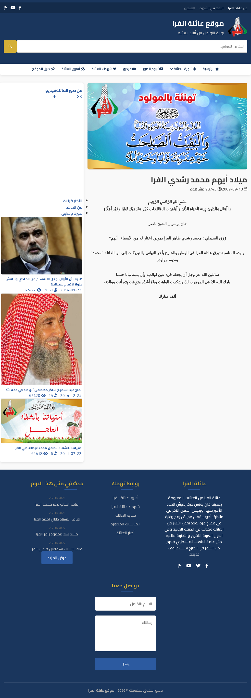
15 (51, 395)
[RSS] (5, 8)
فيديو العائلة (125, 515)
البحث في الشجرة (212, 8)
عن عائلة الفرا (237, 8)
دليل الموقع (41, 69)
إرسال (125, 664)
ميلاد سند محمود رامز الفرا (57, 534)
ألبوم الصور (151, 69)
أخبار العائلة (125, 532)
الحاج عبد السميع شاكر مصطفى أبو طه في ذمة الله (43, 390)
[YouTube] (13, 8)
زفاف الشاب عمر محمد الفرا (57, 504)
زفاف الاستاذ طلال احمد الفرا (57, 519)
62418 (37, 453)
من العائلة (74, 207)
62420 (35, 395)
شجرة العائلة (183, 69)
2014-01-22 (71, 290)
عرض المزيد (57, 557)
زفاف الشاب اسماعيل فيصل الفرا (57, 549)
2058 (49, 290)
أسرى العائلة (71, 69)
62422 (31, 290)
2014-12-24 (71, 395)
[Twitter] (198, 565)
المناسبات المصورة (125, 524)
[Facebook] (20, 8)
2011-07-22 (71, 453)
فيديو (127, 69)
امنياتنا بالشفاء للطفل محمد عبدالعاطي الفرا (48, 448)
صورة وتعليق (71, 213)
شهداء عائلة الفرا (125, 506)
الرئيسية (209, 69)
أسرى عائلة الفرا (125, 497)
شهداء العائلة (102, 69)
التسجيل (189, 8)
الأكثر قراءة (72, 200)
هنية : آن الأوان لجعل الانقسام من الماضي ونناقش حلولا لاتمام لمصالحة (43, 281)
